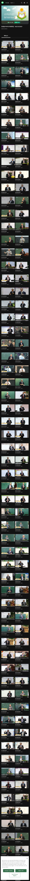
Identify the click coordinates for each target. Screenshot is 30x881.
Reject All (20, 870)
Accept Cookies (9, 870)
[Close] (27, 858)
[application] (15, 13)
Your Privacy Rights (15, 875)
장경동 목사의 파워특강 (7, 26)
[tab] (6, 36)
